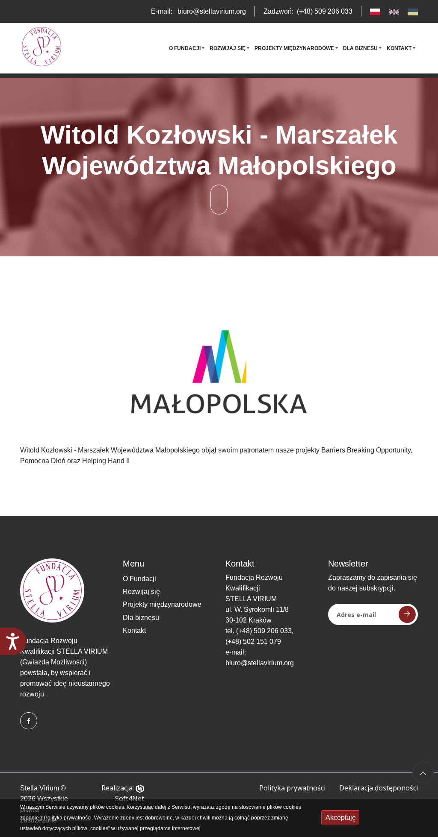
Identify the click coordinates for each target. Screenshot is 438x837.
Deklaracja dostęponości (378, 788)
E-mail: (198, 11)
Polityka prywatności (292, 788)
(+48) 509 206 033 (264, 630)
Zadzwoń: (307, 11)
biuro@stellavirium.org (259, 663)
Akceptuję (341, 817)
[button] (186, 48)
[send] (407, 614)
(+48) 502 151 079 (253, 641)
